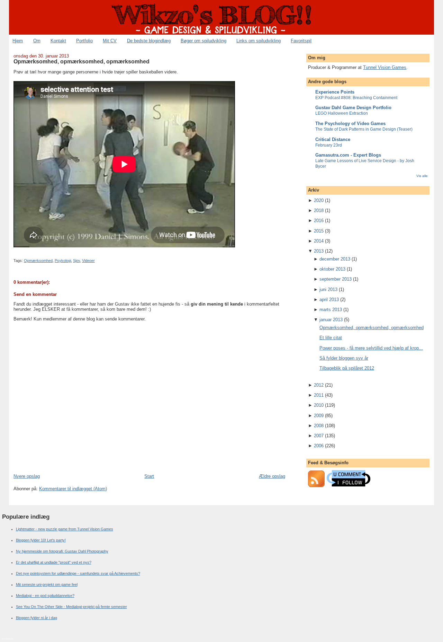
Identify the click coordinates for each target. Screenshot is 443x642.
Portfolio (84, 40)
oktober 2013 (332, 269)
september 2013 (335, 279)
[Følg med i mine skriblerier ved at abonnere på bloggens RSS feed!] (316, 485)
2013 (319, 251)
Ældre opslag (272, 476)
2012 (319, 385)
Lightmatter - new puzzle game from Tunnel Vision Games (64, 529)
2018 (319, 210)
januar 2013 (331, 319)
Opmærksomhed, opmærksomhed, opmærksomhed (81, 61)
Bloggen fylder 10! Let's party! (41, 540)
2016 (319, 220)
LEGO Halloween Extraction (341, 113)
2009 (319, 415)
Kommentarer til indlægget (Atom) (73, 488)
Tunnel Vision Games (384, 67)
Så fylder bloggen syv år (343, 358)
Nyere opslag (26, 476)
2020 (319, 200)
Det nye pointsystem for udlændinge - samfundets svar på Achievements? (78, 573)
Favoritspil (301, 40)
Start (149, 476)
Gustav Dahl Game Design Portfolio (353, 107)
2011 (319, 395)
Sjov (76, 260)
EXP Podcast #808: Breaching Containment (356, 97)
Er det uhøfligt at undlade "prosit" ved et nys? (53, 562)
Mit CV (110, 40)
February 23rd (328, 145)
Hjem (17, 40)
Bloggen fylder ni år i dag (36, 618)
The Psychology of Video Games (350, 123)
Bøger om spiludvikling (203, 40)
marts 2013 (330, 309)
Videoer (88, 260)
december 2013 (334, 259)
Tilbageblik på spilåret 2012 (346, 368)
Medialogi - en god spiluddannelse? (45, 595)
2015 (319, 231)
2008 (319, 425)
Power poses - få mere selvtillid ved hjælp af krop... (371, 348)
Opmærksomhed (38, 260)
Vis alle (422, 176)
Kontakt (58, 40)
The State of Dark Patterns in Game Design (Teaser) (364, 129)
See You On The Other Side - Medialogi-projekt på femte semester (71, 607)
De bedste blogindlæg (149, 40)
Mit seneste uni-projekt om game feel (47, 584)
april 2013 (329, 299)
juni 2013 (328, 289)
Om (36, 40)
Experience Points (334, 92)
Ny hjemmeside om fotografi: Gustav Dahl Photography (62, 551)
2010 (319, 405)
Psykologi (63, 260)
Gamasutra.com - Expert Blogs (348, 155)
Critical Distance (332, 139)
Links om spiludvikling (258, 40)
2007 (319, 435)
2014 (319, 241)
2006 (319, 445)
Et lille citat (330, 337)
